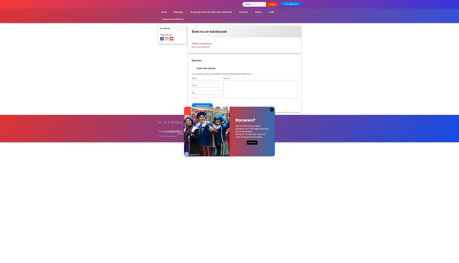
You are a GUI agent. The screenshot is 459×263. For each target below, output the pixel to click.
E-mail (195, 85)
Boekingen (178, 12)
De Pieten (243, 12)
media (271, 12)
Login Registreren (290, 4)
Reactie (227, 78)
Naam (194, 78)
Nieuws (258, 12)
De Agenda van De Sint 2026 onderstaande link (211, 12)
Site (193, 93)
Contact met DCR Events (172, 19)
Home (164, 12)
